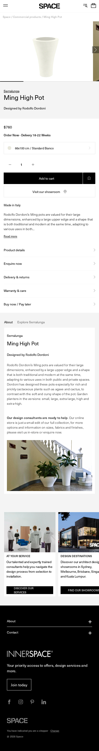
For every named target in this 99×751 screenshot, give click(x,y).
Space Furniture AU (49, 6)
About (11, 621)
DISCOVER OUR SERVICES (24, 590)
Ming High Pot (53, 17)
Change (54, 731)
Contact (12, 632)
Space (7, 17)
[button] (93, 6)
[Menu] (5, 6)
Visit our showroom (46, 191)
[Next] (95, 49)
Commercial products (27, 17)
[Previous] (3, 49)
